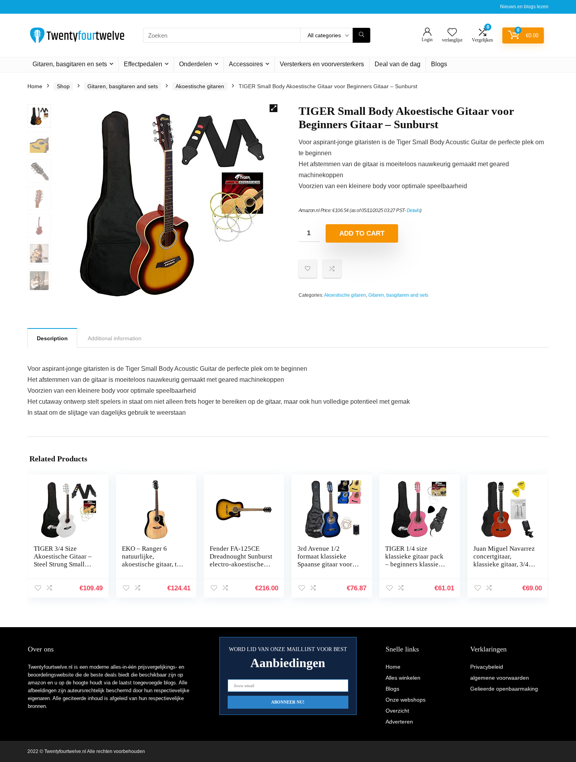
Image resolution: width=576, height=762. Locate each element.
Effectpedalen (143, 64)
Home (34, 86)
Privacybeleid (486, 667)
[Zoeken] (361, 35)
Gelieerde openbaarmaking (504, 689)
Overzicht (397, 711)
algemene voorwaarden (499, 678)
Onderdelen (195, 64)
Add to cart (361, 233)
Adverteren (399, 721)
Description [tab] (52, 338)
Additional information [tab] (114, 338)
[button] (273, 108)
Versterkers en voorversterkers (322, 64)
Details (413, 210)
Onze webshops (406, 700)
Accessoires (246, 64)
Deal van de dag (397, 64)
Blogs (439, 64)
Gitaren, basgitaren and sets (122, 86)
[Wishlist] (452, 32)
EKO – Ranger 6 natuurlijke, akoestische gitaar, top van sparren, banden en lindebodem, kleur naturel (153, 568)
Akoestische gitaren (200, 86)
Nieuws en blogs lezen (524, 6)
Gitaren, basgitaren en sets (70, 64)
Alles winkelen (403, 678)
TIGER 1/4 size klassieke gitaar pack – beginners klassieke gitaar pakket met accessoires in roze (415, 564)
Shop (63, 86)
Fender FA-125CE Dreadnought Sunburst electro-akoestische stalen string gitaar (241, 560)
